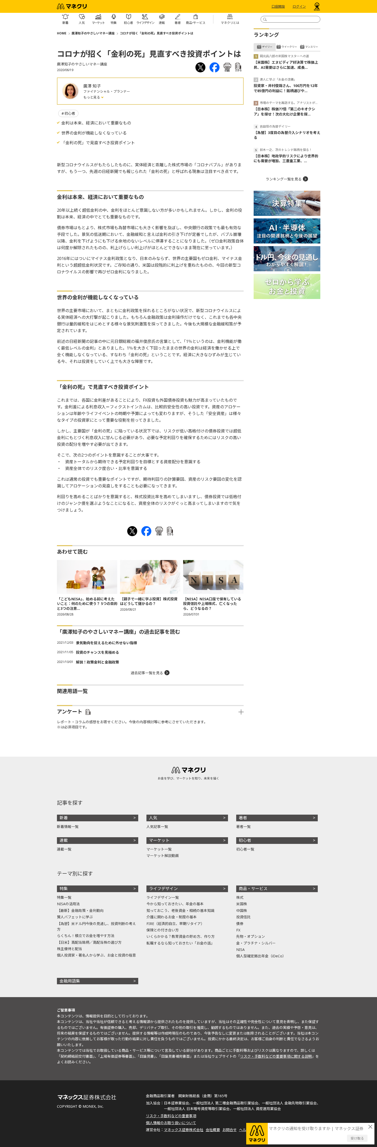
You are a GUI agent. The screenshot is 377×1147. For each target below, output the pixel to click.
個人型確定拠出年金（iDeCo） (261, 955)
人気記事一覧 (157, 826)
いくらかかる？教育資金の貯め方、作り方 (180, 936)
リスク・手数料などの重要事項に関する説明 (276, 1056)
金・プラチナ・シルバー (256, 943)
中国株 (241, 910)
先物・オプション (250, 936)
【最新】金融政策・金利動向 (80, 910)
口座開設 (278, 6)
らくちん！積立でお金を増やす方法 (85, 935)
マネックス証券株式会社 (183, 1129)
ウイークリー (289, 47)
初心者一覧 (245, 849)
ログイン (299, 6)
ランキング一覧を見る (284, 179)
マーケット (159, 840)
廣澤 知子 (92, 86)
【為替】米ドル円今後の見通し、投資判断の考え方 (96, 926)
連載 (63, 840)
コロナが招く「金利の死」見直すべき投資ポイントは (156, 33)
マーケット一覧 (159, 849)
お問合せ (229, 1129)
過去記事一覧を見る (147, 672)
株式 (239, 897)
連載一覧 (64, 849)
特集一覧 (64, 897)
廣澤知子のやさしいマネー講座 (93, 33)
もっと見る (92, 97)
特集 (63, 888)
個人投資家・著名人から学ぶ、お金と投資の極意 (96, 955)
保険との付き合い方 (162, 930)
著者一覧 (243, 826)
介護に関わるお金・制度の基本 (171, 916)
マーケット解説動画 (162, 855)
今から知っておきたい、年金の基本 (175, 903)
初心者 (69, 113)
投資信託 (243, 916)
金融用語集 (69, 981)
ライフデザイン (163, 888)
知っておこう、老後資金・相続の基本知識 (180, 910)
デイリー (267, 47)
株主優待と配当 (69, 948)
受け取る (357, 1138)
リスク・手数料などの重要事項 (171, 1115)
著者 (243, 818)
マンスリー (311, 47)
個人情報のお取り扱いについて (171, 1122)
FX (238, 930)
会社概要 (213, 1129)
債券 (239, 923)
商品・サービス (253, 888)
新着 (63, 818)
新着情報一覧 (67, 826)
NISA (240, 949)
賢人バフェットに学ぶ (75, 916)
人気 (153, 818)
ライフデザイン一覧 (162, 897)
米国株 (241, 903)
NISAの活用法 (68, 903)
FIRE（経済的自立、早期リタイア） (175, 923)
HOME (61, 33)
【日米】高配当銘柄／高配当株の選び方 (89, 942)
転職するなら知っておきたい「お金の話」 (180, 943)
